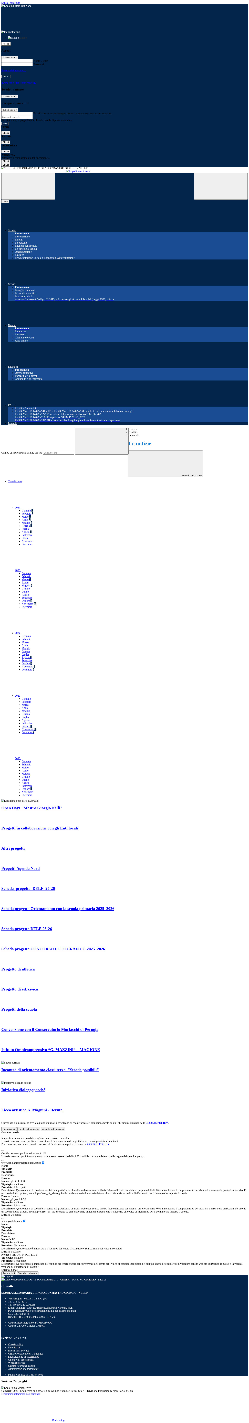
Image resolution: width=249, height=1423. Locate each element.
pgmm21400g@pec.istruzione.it (45, 1310)
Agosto (27, 531)
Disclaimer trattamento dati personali (20, 1393)
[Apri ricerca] (221, 186)
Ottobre (26, 538)
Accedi (6, 44)
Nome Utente (40, 60)
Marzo (26, 516)
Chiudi (6, 133)
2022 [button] (18, 758)
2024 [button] (18, 633)
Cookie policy (15, 1344)
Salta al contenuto (10, 2)
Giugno (27, 525)
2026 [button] (18, 507)
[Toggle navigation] (28, 186)
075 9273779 (20, 1301)
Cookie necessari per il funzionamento (22, 1153)
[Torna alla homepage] (124, 168)
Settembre (27, 535)
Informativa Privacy (18, 1350)
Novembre (27, 541)
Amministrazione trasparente (23, 1368)
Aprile (26, 519)
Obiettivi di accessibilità (21, 1359)
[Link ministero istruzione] (16, 5)
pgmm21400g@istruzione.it (44, 1307)
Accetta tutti (53, 1129)
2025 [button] (18, 570)
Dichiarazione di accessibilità (23, 1356)
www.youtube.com (12, 1221)
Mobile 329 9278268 (24, 1304)
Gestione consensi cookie (21, 1365)
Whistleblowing (16, 1362)
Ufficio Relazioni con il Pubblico (25, 1353)
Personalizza (9, 1129)
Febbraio (27, 513)
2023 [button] (18, 695)
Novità (132, 432)
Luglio (25, 528)
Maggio (27, 522)
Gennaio (27, 510)
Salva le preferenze (27, 1273)
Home (132, 429)
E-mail (36, 113)
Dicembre (27, 544)
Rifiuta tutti (29, 1129)
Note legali (14, 1347)
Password (38, 64)
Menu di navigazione (191, 475)
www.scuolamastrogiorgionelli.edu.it (21, 1162)
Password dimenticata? (13, 70)
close (5, 201)
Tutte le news (15, 481)
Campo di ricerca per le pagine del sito (21, 452)
